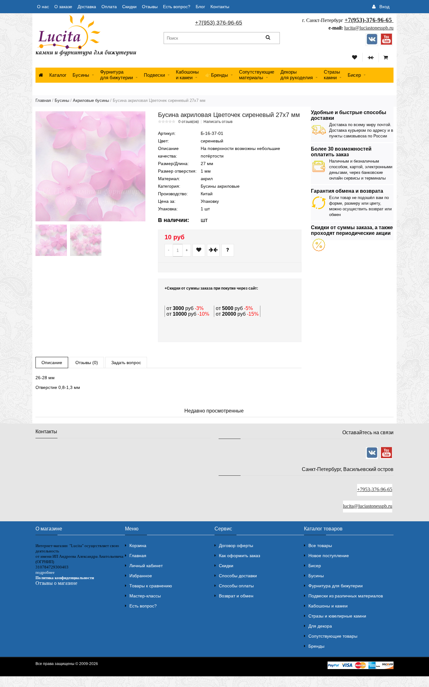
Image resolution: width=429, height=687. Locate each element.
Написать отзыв (218, 122)
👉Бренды (216, 75)
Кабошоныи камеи (187, 74)
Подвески (154, 75)
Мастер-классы (145, 595)
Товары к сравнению (150, 585)
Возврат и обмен (236, 595)
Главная (43, 100)
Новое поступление (328, 555)
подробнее (45, 572)
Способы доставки (238, 575)
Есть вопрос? (176, 6)
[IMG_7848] (51, 240)
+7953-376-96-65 (374, 489)
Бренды (316, 646)
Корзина (137, 545)
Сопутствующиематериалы (256, 74)
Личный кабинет (146, 565)
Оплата (109, 6)
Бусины (81, 75)
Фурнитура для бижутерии (116, 74)
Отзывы (150, 6)
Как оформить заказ (239, 555)
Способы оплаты (236, 585)
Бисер (354, 75)
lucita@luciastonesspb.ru (369, 27)
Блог (200, 6)
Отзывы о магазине (56, 583)
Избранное (140, 575)
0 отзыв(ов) (188, 122)
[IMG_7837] (85, 240)
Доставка (87, 6)
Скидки (129, 6)
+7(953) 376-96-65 (218, 22)
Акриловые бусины (91, 100)
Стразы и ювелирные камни (337, 615)
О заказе (63, 6)
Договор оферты (236, 545)
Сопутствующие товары (332, 636)
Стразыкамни (332, 74)
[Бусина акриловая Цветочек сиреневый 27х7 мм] (90, 166)
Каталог (57, 75)
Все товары (320, 545)
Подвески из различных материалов (345, 595)
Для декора (320, 626)
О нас (43, 6)
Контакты (219, 6)
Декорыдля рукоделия (296, 74)
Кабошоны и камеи (328, 605)
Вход (384, 6)
